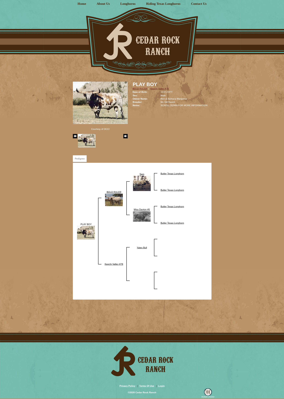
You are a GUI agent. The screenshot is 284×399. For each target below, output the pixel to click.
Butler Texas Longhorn (172, 173)
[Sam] (142, 183)
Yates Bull (142, 247)
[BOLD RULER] (114, 199)
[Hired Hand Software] (207, 393)
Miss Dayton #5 (142, 209)
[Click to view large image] (100, 102)
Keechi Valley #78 (159, 88)
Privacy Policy (127, 386)
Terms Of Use (146, 386)
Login (161, 386)
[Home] (142, 40)
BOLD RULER (140, 88)
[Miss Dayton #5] (142, 216)
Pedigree (80, 158)
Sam (142, 174)
